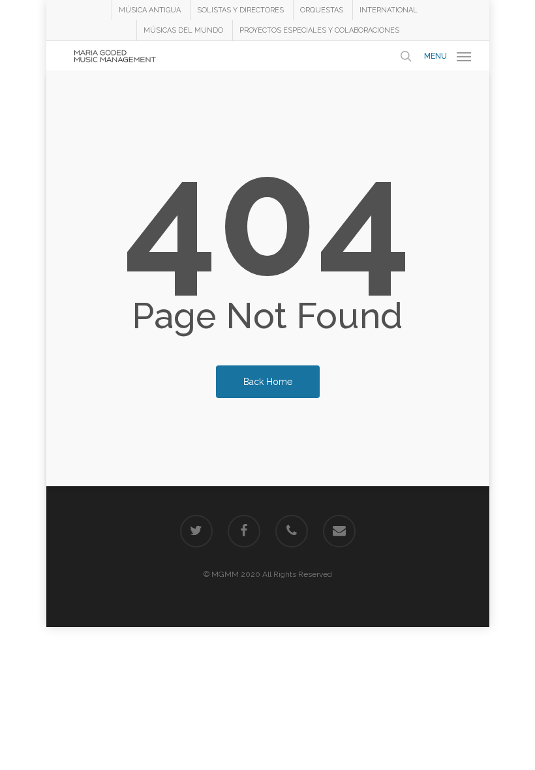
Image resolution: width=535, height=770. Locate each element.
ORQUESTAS (321, 10)
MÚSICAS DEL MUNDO (183, 30)
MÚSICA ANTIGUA (150, 10)
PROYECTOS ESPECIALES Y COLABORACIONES (319, 30)
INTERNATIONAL (388, 10)
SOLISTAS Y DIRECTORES (240, 10)
